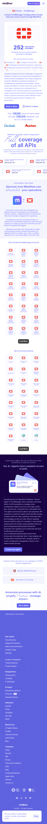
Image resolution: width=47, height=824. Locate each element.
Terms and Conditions (13, 763)
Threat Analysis (11, 666)
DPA (6, 756)
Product (8, 687)
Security (8, 753)
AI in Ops (8, 716)
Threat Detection (11, 663)
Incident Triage (10, 650)
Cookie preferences (12, 773)
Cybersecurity (10, 675)
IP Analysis (9, 656)
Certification (9, 738)
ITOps (7, 709)
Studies (8, 731)
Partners (8, 779)
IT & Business (10, 682)
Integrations (10, 672)
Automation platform (13, 690)
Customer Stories (11, 734)
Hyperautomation (11, 697)
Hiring (7, 750)
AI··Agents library (11, 728)
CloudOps (8, 678)
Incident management (13, 659)
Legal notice (9, 776)
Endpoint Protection (12, 643)
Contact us (9, 783)
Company (9, 747)
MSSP (7, 719)
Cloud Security (10, 640)
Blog (7, 770)
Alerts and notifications (13, 646)
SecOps (8, 706)
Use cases (9, 636)
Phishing (8, 653)
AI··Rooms (8, 694)
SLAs (7, 766)
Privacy (8, 760)
